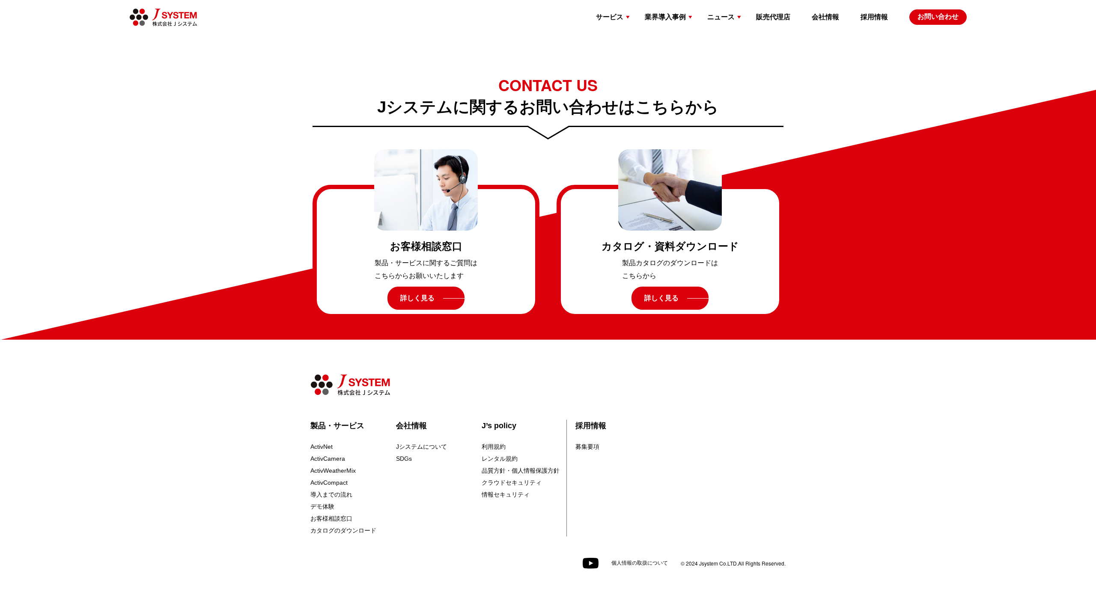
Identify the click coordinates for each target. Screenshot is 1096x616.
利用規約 (494, 446)
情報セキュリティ (506, 494)
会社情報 (411, 425)
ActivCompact (329, 482)
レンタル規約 (500, 458)
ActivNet (321, 446)
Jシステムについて (421, 446)
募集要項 (587, 446)
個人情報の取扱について (639, 563)
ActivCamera (327, 458)
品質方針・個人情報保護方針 (521, 470)
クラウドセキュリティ (512, 482)
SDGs (404, 458)
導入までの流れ (331, 494)
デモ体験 (322, 506)
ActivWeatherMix (333, 470)
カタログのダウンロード (343, 530)
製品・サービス (337, 425)
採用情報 (590, 425)
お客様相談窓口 (331, 518)
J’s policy (499, 425)
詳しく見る (417, 298)
